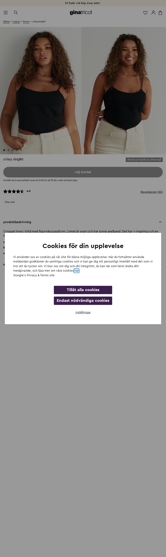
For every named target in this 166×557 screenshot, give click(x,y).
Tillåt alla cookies (83, 290)
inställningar (83, 312)
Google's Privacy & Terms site (34, 275)
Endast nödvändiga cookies (83, 301)
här (76, 270)
